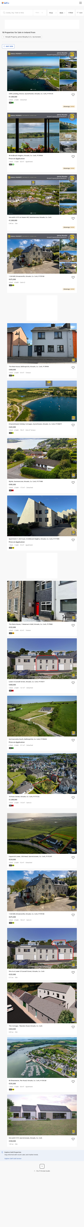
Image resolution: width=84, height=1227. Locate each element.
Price (51, 13)
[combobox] (23, 12)
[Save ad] (73, 95)
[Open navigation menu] (80, 3)
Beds (61, 13)
